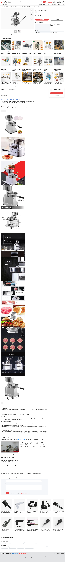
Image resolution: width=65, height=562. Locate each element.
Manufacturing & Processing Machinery (8, 6)
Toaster (8, 542)
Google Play (8, 553)
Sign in (63, 2)
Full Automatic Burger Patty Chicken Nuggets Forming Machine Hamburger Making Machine (27, 67)
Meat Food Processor (20, 549)
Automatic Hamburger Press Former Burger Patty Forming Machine (58, 67)
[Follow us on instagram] (59, 553)
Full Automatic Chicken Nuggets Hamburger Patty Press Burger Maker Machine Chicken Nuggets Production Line (48, 67)
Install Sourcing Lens (23, 553)
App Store (3, 553)
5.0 (54, 90)
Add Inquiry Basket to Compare (17, 34)
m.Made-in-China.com (34, 557)
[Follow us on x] (58, 553)
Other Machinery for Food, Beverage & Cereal (17, 542)
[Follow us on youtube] (61, 553)
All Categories (4, 4)
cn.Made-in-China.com (41, 557)
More (1, 550)
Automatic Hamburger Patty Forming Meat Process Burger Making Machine (5, 67)
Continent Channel (43, 556)
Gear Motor (13, 466)
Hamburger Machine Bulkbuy (29, 549)
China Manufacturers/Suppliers (25, 556)
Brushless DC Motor (9, 466)
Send (7, 493)
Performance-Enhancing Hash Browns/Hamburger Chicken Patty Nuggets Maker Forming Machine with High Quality (48, 83)
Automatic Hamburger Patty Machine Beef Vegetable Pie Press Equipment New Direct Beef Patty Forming (16, 52)
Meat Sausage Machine (12, 549)
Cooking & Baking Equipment (31, 6)
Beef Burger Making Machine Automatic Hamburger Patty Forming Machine (58, 83)
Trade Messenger (15, 553)
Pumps (20, 466)
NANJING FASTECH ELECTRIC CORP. (42, 11)
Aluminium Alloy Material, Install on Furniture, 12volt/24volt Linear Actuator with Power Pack (19, 530)
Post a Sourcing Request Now (25, 493)
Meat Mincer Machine (4, 549)
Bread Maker (37, 6)
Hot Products (14, 556)
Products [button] (15, 1)
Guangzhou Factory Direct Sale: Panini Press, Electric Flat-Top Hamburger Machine (37, 83)
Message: (4, 485)
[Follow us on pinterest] (62, 553)
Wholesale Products (32, 556)
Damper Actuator (42, 466)
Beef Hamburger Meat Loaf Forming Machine (36, 51)
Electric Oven (3, 542)
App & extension (53, 4)
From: (5, 481)
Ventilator (17, 466)
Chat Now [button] (57, 19)
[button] (41, 1)
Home (2, 6)
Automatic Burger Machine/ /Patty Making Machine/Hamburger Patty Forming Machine (6, 83)
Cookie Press (33, 542)
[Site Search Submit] (44, 2)
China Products (19, 556)
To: (5, 483)
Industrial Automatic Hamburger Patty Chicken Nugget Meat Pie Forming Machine (16, 67)
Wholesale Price (38, 556)
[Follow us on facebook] (57, 553)
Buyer (44, 4)
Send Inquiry (42, 19)
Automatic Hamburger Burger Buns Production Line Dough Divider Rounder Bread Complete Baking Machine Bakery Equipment (48, 52)
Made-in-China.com (28, 557)
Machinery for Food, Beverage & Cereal (20, 6)
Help (48, 4)
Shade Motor (23, 466)
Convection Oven (27, 542)
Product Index (47, 556)
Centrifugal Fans (30, 466)
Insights (51, 556)
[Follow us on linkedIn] (63, 553)
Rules (63, 4)
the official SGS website (21, 439)
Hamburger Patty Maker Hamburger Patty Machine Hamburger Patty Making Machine (16, 83)
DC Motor (26, 466)
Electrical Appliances (37, 466)
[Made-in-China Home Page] (6, 2)
